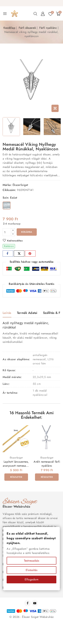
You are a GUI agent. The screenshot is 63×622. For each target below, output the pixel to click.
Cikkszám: (9, 190)
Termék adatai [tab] (27, 313)
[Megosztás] (8, 253)
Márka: (7, 185)
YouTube (35, 603)
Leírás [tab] (7, 313)
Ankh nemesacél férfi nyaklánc (47, 464)
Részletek (16, 477)
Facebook (27, 603)
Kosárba (26, 232)
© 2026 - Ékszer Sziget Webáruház (31, 617)
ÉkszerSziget (20, 185)
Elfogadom (31, 579)
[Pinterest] (30, 253)
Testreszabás (31, 561)
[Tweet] (19, 253)
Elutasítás (31, 570)
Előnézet (25, 430)
